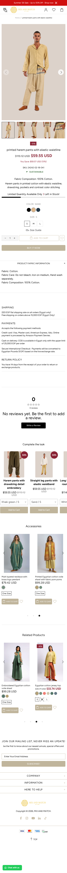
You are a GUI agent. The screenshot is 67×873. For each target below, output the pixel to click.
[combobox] (14, 502)
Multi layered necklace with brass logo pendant (14, 578)
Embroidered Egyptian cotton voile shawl (16, 686)
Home (17, 18)
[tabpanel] (17, 572)
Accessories (33, 526)
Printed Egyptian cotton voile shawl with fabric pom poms (49, 578)
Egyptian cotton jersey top (48, 685)
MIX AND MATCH (22, 10)
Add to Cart (14, 510)
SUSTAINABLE (36, 172)
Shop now (49, 3)
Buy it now (33, 248)
